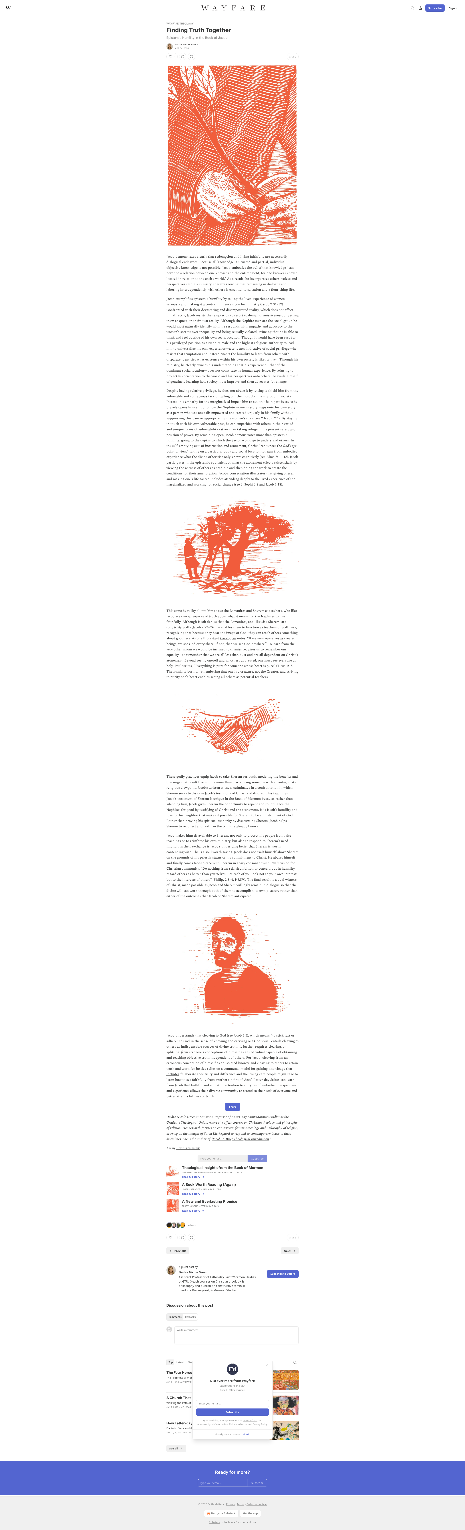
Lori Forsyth (189, 1172)
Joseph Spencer (191, 1189)
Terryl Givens (190, 1206)
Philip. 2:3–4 (223, 879)
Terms (240, 1504)
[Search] (412, 8)
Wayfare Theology (180, 23)
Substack (214, 1522)
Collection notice (256, 1504)
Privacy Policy (260, 1424)
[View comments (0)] (182, 56)
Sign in (453, 8)
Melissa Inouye (189, 1407)
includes (172, 1074)
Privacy (230, 1504)
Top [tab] (171, 1362)
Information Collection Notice (231, 1424)
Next (287, 1251)
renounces (268, 445)
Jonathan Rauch (191, 1432)
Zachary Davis (183, 1382)
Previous (180, 1251)
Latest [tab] (180, 1362)
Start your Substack (223, 1513)
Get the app (250, 1513)
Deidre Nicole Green (186, 44)
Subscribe (435, 8)
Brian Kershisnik (188, 1148)
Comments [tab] (175, 1317)
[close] (267, 1365)
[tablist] (182, 1317)
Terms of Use (250, 1420)
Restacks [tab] (190, 1317)
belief (257, 267)
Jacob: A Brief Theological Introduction (241, 1139)
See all (173, 1448)
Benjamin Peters (211, 1172)
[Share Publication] (420, 8)
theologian (228, 638)
